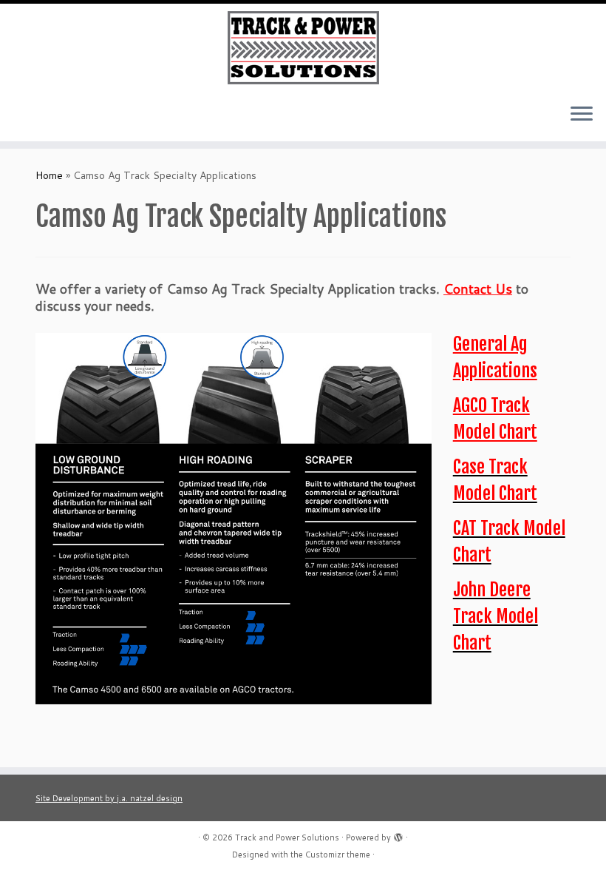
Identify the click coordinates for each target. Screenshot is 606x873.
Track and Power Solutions (287, 837)
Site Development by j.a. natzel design (109, 798)
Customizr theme (337, 854)
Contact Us (477, 288)
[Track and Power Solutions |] (303, 47)
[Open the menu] (582, 115)
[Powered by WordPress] (398, 834)
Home (49, 175)
